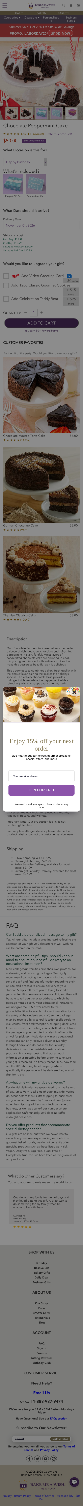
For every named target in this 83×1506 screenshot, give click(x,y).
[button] (41, 790)
